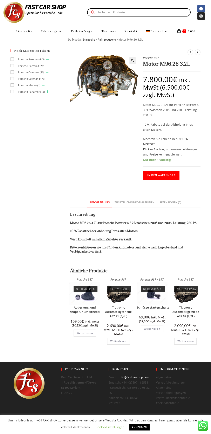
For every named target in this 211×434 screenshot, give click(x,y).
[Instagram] (201, 16)
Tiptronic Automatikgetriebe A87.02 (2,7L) (185, 311)
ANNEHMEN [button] (139, 427)
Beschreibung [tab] (99, 202)
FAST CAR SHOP (45, 7)
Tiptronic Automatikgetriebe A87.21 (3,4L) (118, 311)
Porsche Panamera (31, 92)
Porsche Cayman (31, 79)
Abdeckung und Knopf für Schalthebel (84, 309)
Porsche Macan (29, 85)
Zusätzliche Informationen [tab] (135, 202)
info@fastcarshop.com (134, 377)
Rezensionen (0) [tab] (170, 202)
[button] (132, 60)
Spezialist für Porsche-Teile (44, 13)
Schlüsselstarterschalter (154, 307)
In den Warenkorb (161, 175)
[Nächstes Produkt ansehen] (197, 52)
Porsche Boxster (31, 59)
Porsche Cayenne (31, 72)
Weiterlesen (85, 333)
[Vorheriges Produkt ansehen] (190, 52)
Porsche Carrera (31, 66)
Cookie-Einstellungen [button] (110, 427)
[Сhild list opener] (47, 59)
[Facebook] (201, 8)
